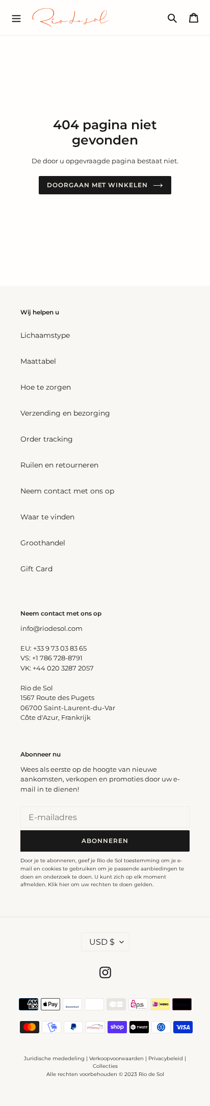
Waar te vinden (47, 516)
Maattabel (38, 361)
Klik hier (58, 884)
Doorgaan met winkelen (97, 185)
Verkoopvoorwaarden (116, 1058)
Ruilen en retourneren (59, 465)
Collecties (105, 1066)
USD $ (102, 942)
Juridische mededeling (54, 1058)
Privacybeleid (165, 1058)
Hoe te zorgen (45, 387)
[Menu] (16, 17)
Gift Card (36, 568)
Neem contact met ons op (67, 491)
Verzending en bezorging (65, 413)
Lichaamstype (45, 335)
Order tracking (46, 439)
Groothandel (42, 542)
